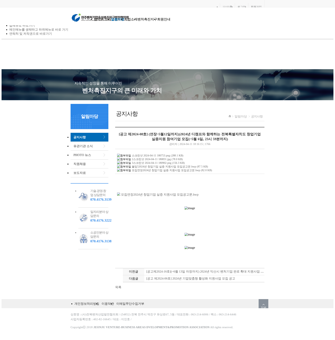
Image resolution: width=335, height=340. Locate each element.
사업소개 (130, 19)
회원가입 (256, 6)
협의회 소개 (102, 19)
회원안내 (163, 19)
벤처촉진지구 (147, 19)
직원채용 (79, 164)
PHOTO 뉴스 (82, 155)
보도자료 (79, 172)
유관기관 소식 (83, 146)
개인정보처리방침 (86, 303)
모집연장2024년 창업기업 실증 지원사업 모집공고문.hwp (159, 194)
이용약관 (108, 303)
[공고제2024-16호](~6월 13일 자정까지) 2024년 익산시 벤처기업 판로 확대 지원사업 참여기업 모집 (213, 271)
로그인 (241, 6)
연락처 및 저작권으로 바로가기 (30, 33)
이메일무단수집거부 (130, 303)
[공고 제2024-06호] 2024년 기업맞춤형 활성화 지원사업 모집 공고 (190, 278)
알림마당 (117, 19)
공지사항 (257, 116)
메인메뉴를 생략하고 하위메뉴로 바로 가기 (38, 29)
